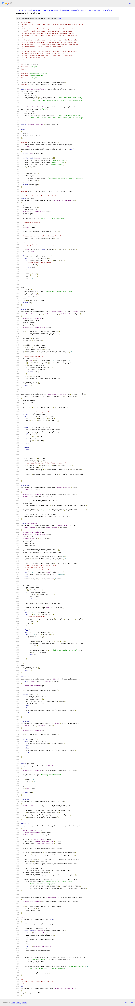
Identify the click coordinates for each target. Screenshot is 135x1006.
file (59, 18)
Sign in (130, 3)
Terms (24, 1003)
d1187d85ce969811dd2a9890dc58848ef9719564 (64, 10)
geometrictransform (103, 10)
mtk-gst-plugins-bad (31, 10)
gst (90, 10)
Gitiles (13, 1003)
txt (126, 1003)
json (131, 1003)
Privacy (18, 1003)
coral (18, 10)
